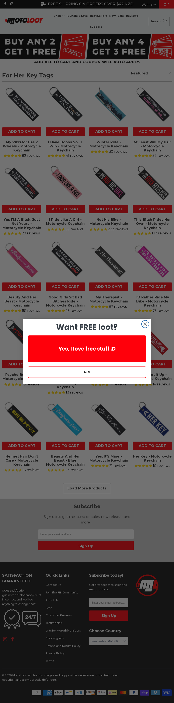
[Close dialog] (145, 324)
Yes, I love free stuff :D (87, 348)
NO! (87, 372)
